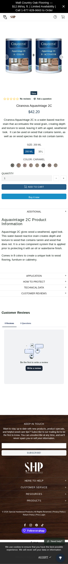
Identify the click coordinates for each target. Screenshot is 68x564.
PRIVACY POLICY (25, 557)
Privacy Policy (59, 512)
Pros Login (40, 515)
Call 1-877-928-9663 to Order (34, 10)
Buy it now (34, 197)
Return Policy (28, 515)
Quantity (8, 173)
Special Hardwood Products (12, 17)
